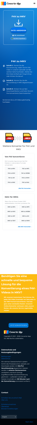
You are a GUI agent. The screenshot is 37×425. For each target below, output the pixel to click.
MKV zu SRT (11, 216)
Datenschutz (5, 358)
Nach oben (29, 422)
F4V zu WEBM (25, 173)
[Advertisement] (18, 252)
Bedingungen (6, 356)
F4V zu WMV (25, 177)
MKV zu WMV (26, 220)
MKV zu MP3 (25, 207)
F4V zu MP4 (11, 168)
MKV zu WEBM (25, 211)
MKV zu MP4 (11, 207)
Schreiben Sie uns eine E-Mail (11, 398)
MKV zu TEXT (11, 220)
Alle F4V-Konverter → (25, 188)
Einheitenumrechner (8, 404)
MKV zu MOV (11, 211)
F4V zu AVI (11, 177)
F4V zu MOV (11, 173)
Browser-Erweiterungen (9, 409)
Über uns (4, 400)
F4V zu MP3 (25, 168)
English (4, 417)
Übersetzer (5, 406)
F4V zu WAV (11, 182)
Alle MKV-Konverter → (25, 227)
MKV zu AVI (25, 216)
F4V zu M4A (25, 182)
